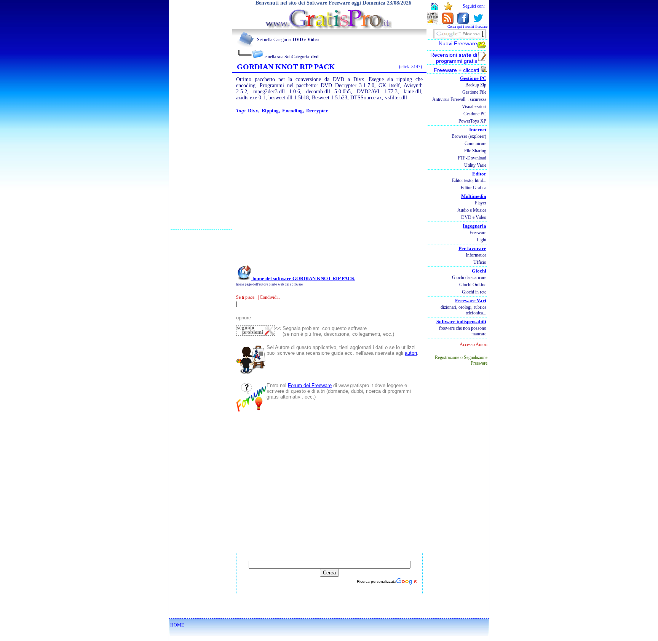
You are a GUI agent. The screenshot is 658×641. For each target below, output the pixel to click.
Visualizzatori (474, 106)
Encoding (292, 110)
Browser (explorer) (469, 136)
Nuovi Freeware (458, 43)
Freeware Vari (470, 300)
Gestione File (474, 92)
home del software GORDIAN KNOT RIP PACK (303, 278)
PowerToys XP (472, 121)
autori (411, 353)
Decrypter (317, 110)
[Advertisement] (201, 114)
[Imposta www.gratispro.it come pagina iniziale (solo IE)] (434, 9)
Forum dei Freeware (310, 385)
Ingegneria (474, 226)
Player (480, 203)
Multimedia (473, 196)
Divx (253, 110)
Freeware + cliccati (457, 70)
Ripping (270, 110)
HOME (177, 625)
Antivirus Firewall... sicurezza (459, 99)
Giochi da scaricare (469, 277)
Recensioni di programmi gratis (453, 58)
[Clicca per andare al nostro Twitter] (478, 22)
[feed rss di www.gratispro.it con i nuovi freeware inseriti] (448, 22)
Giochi (479, 271)
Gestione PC (473, 78)
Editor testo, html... (469, 180)
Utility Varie (475, 165)
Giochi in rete (474, 292)
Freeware (478, 232)
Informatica (476, 255)
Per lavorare (472, 248)
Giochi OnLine (472, 284)
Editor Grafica (473, 187)
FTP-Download (472, 158)
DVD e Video (473, 217)
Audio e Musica (471, 210)
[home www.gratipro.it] (329, 27)
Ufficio (479, 262)
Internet (477, 129)
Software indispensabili (461, 321)
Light (481, 239)
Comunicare (475, 143)
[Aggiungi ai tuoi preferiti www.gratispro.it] (448, 9)
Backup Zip (475, 85)
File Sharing (475, 150)
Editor (479, 174)
